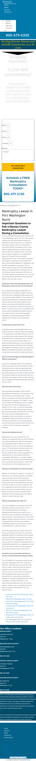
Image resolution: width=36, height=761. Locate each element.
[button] (8, 16)
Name (4, 125)
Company (5, 143)
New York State (23, 622)
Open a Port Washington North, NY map (19, 599)
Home (6, 5)
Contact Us (8, 12)
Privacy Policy (8, 737)
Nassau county (11, 622)
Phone (4, 137)
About (6, 7)
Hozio (28, 760)
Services (7, 10)
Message (5, 148)
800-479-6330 (14, 194)
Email (4, 131)
